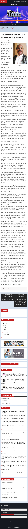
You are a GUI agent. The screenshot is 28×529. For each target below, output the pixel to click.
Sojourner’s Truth (13, 40)
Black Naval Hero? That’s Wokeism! (10, 447)
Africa (4, 325)
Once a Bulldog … (6, 469)
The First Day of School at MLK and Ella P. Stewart (13, 418)
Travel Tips (6, 334)
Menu (14, 24)
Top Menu (14, 4)
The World (5, 332)
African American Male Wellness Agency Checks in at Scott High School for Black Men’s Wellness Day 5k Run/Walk (13, 452)
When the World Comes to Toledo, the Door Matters (13, 425)
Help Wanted (5, 398)
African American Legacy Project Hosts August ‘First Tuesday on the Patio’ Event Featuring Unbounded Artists (13, 457)
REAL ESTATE (6, 403)
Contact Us (14, 524)
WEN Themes (17, 527)
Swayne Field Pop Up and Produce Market (11, 436)
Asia (4, 327)
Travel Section (5, 323)
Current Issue (6, 522)
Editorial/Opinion (8, 288)
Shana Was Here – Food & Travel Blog (11, 337)
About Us (20, 524)
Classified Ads (14, 522)
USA (4, 329)
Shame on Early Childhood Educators (10, 439)
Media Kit (8, 524)
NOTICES (4, 401)
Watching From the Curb (7, 428)
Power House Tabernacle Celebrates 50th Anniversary (14, 415)
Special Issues (21, 522)
